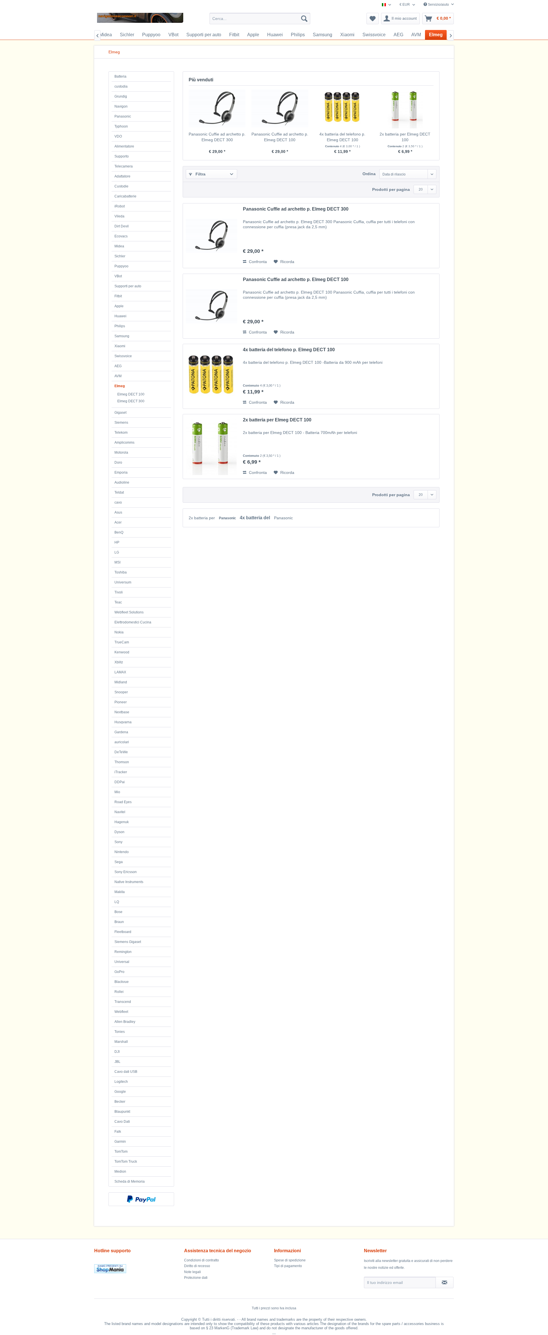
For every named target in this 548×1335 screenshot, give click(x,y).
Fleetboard (122, 932)
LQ (116, 902)
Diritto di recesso (197, 1266)
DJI (117, 1052)
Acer (118, 522)
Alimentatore (124, 146)
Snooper (121, 692)
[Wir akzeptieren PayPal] (141, 1199)
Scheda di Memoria (129, 1181)
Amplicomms (124, 443)
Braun (119, 922)
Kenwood (121, 652)
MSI (117, 562)
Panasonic (122, 116)
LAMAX (120, 672)
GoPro (119, 972)
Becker (119, 1102)
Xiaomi (119, 346)
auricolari (121, 742)
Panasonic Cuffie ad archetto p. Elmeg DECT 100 (279, 137)
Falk (117, 1132)
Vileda (119, 216)
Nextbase (121, 712)
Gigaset (120, 413)
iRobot (119, 206)
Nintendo (121, 852)
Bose (118, 912)
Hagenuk (121, 822)
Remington (123, 952)
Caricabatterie (125, 196)
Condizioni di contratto (201, 1260)
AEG (118, 366)
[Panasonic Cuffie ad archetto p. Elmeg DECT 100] (280, 108)
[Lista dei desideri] (372, 18)
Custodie (121, 186)
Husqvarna (123, 722)
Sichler (119, 256)
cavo (118, 502)
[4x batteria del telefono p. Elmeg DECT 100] (342, 108)
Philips (119, 326)
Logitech (121, 1082)
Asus (118, 512)
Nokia (119, 632)
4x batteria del (255, 517)
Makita (119, 892)
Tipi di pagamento (288, 1266)
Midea (119, 246)
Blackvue (121, 982)
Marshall (121, 1042)
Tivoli (118, 592)
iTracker (120, 772)
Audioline (121, 482)
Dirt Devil (121, 226)
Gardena (121, 732)
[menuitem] (259, 18)
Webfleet (121, 1012)
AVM (118, 376)
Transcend (122, 1002)
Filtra (200, 174)
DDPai (119, 782)
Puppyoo (121, 266)
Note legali (192, 1272)
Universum (122, 582)
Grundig (120, 96)
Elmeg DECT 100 (130, 394)
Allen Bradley (124, 1022)
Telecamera (123, 166)
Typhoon (121, 126)
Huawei (120, 316)
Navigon (121, 106)
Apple (119, 306)
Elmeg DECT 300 (130, 401)
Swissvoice (123, 356)
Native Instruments (128, 882)
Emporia (121, 472)
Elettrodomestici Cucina (132, 622)
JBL (117, 1062)
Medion (120, 1172)
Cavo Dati (122, 1122)
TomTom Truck (125, 1162)
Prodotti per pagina (391, 189)
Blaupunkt (122, 1112)
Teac (118, 602)
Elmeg (119, 386)
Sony (118, 842)
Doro (118, 462)
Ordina (369, 173)
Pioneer (120, 702)
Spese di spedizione (290, 1260)
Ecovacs (121, 236)
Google (120, 1092)
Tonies (119, 1032)
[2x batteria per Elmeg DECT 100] (405, 108)
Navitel (119, 812)
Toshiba (120, 572)
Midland (120, 682)
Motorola (121, 453)
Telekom (121, 433)
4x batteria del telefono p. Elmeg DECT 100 (342, 137)
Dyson (119, 832)
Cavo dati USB (125, 1072)
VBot (118, 276)
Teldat (119, 492)
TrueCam (121, 642)
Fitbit (118, 296)
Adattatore (122, 176)
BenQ (118, 532)
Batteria (120, 76)
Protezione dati (195, 1278)
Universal (121, 962)
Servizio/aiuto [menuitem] (438, 5)
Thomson (121, 762)
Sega (118, 862)
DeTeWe (121, 752)
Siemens (121, 423)
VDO (118, 136)
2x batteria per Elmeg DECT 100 (405, 137)
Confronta (257, 261)
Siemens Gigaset (127, 942)
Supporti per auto (127, 286)
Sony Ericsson (125, 872)
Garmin (120, 1142)
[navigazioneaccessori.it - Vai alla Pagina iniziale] (140, 20)
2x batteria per (202, 518)
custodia (121, 86)
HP (116, 542)
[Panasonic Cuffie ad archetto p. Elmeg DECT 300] (217, 108)
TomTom (121, 1152)
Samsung (121, 336)
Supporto (121, 156)
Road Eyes (123, 802)
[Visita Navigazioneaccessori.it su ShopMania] (137, 1268)
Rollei (119, 992)
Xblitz (118, 662)
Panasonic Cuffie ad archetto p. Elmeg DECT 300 (217, 137)
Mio (117, 792)
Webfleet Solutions (129, 612)
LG (116, 552)
